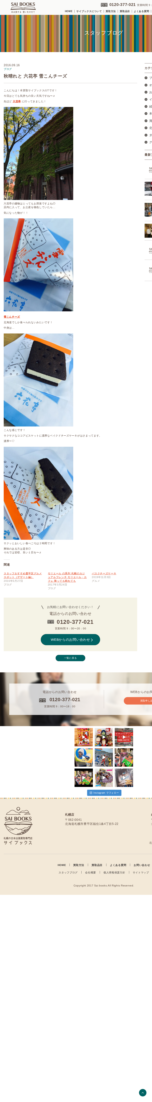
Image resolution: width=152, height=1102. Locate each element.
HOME (69, 11)
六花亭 (17, 101)
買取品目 (125, 11)
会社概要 (90, 872)
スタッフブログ (68, 872)
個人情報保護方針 (114, 872)
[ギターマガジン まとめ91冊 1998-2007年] (124, 737)
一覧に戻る (70, 658)
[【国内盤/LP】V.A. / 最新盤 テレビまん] (84, 757)
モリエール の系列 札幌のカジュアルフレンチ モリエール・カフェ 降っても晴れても (67, 577)
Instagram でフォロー (106, 792)
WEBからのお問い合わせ (70, 639)
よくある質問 (141, 11)
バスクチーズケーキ (104, 573)
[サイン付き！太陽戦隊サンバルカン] (104, 757)
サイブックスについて (89, 11)
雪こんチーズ (12, 316)
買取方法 (111, 11)
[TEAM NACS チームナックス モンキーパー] (104, 737)
